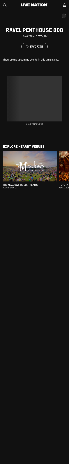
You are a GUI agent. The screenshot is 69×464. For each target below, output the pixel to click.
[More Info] (64, 16)
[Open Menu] (64, 5)
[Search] (4, 5)
